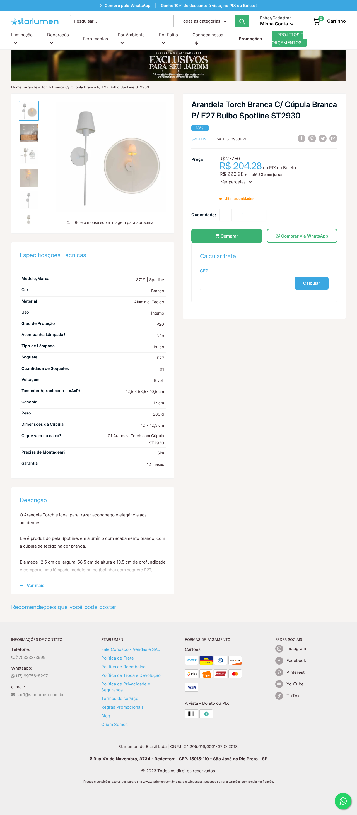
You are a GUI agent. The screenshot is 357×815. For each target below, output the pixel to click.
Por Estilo (168, 34)
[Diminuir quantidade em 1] (225, 215)
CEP (204, 271)
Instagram (296, 648)
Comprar (228, 236)
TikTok (293, 695)
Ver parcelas (233, 181)
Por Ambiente (131, 34)
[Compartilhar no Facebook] (301, 139)
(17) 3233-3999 (30, 657)
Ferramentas (95, 38)
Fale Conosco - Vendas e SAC (130, 649)
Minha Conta (274, 24)
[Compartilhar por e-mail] (333, 139)
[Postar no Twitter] (323, 139)
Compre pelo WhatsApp (127, 5)
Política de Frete (117, 658)
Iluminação (22, 34)
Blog (105, 715)
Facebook (296, 660)
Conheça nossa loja (207, 38)
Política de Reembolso (123, 666)
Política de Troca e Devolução (131, 675)
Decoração (58, 34)
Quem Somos (114, 724)
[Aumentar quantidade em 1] (260, 215)
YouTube (295, 684)
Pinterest (295, 672)
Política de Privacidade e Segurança (125, 686)
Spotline (200, 139)
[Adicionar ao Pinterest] (312, 139)
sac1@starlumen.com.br (39, 694)
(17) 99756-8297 (31, 676)
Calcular (311, 283)
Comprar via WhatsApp (304, 236)
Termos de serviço (119, 698)
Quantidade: (203, 214)
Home (16, 87)
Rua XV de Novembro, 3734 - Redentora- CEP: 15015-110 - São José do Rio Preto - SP (179, 758)
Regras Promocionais (122, 707)
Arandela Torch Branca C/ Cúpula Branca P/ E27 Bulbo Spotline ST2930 (87, 87)
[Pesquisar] (242, 21)
